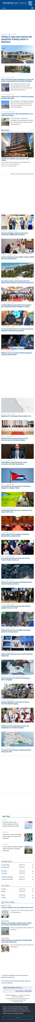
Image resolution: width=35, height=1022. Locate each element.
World (3, 414)
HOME (4, 987)
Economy (4, 231)
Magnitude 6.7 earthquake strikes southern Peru (16, 416)
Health (3, 460)
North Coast (5, 279)
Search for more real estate (17, 173)
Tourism (4, 34)
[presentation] (31, 129)
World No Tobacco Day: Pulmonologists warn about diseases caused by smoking (11, 824)
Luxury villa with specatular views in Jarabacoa (14, 158)
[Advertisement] (16, 18)
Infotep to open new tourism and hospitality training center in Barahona (16, 39)
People (3, 508)
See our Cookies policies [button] (15, 1013)
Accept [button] (17, 1017)
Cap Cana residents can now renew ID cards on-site (17, 907)
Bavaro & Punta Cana (8, 676)
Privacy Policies (19, 991)
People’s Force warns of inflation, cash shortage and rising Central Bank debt (12, 836)
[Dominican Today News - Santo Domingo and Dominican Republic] (17, 3)
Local (3, 77)
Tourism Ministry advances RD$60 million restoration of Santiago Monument (13, 848)
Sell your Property (29, 173)
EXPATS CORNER (9, 902)
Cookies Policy (28, 991)
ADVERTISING (11, 987)
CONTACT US (19, 987)
